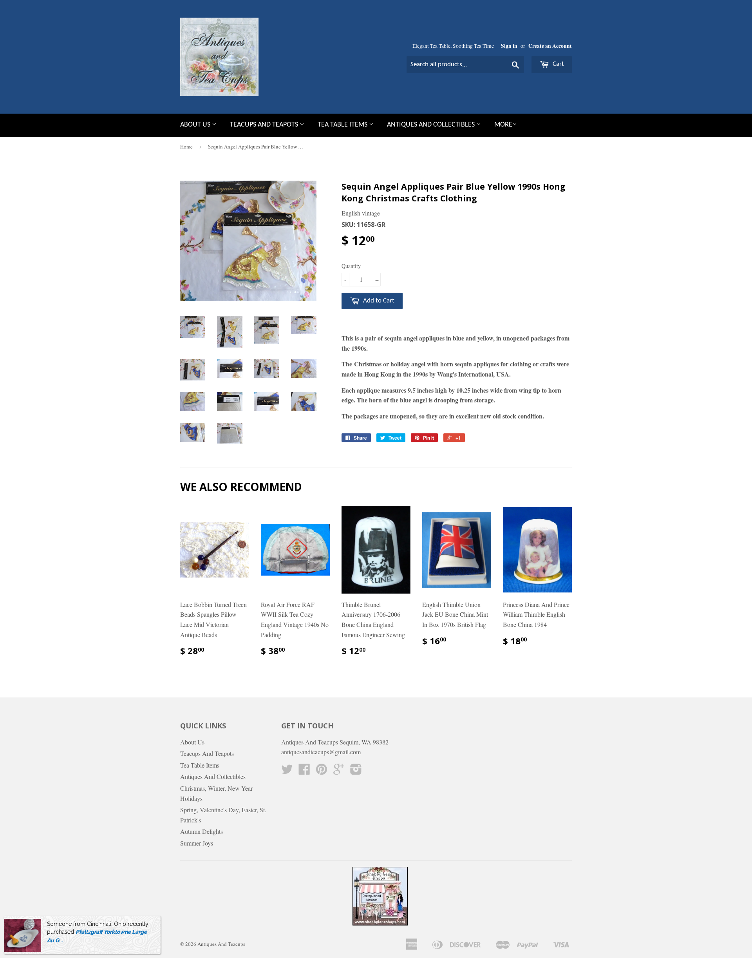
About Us (196, 125)
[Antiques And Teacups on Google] (339, 771)
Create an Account (550, 46)
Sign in (509, 46)
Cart (557, 64)
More (503, 125)
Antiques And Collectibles (431, 125)
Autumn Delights (201, 831)
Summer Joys (196, 843)
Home (186, 146)
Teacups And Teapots (265, 125)
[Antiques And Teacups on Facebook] (304, 771)
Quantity (351, 266)
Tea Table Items (343, 125)
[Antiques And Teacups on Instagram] (356, 771)
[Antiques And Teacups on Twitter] (287, 771)
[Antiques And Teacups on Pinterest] (321, 771)
